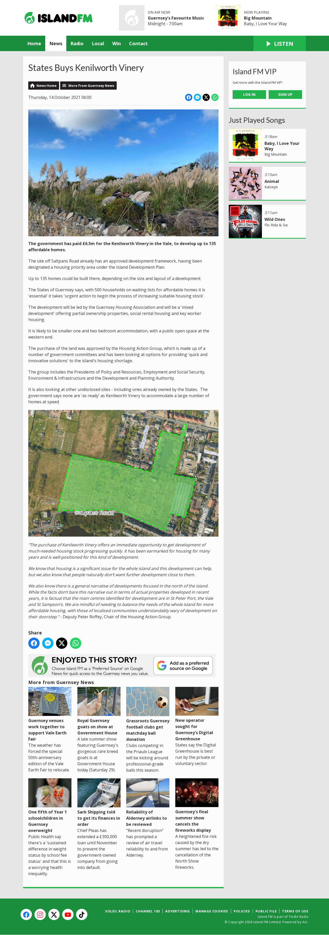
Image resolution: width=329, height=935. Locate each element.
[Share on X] (206, 97)
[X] (54, 914)
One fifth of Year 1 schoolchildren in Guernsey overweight (47, 821)
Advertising (177, 911)
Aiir (305, 922)
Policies (242, 911)
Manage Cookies (211, 911)
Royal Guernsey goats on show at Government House (97, 726)
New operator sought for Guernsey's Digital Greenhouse (194, 729)
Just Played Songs (257, 120)
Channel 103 (148, 911)
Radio (77, 43)
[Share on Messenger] (197, 97)
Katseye (271, 186)
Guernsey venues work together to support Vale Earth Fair (47, 730)
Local (98, 43)
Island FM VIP (255, 71)
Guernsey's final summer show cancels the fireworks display (193, 821)
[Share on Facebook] (188, 97)
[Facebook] (26, 914)
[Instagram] (40, 914)
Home (34, 43)
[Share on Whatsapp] (214, 97)
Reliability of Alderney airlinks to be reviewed (146, 818)
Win (116, 43)
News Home (46, 85)
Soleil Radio (118, 911)
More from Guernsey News (91, 85)
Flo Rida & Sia (276, 224)
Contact (138, 43)
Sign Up (285, 94)
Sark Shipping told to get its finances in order (98, 818)
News (55, 43)
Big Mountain (258, 18)
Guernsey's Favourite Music (176, 18)
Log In (249, 94)
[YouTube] (68, 914)
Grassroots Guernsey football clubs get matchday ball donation (147, 730)
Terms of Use (295, 911)
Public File (266, 911)
